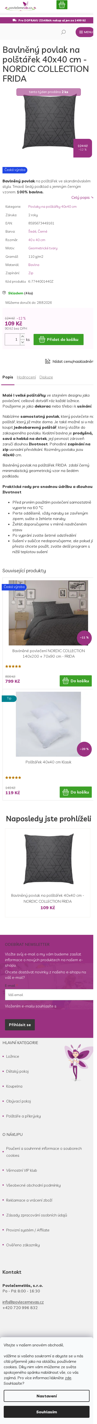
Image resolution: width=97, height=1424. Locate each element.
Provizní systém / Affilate (27, 1229)
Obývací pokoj (18, 1101)
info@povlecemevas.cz (23, 1301)
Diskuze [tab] (46, 376)
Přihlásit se (20, 1024)
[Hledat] (63, 32)
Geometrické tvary (42, 248)
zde (68, 1377)
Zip (30, 273)
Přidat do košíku (62, 339)
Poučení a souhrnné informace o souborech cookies (44, 1152)
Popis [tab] (7, 376)
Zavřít (30, 361)
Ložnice (12, 1056)
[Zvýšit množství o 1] (22, 336)
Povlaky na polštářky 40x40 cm (52, 206)
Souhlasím (46, 1411)
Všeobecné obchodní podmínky (33, 1185)
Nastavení (47, 1395)
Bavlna (33, 265)
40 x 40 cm (36, 240)
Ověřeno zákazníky (23, 1244)
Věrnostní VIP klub (21, 1170)
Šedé (32, 231)
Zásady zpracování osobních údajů (36, 1215)
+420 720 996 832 (20, 1307)
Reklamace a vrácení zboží (29, 1200)
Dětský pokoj (17, 1071)
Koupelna (14, 1086)
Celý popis (80, 197)
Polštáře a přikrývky (23, 1115)
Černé (42, 231)
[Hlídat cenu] (70, 361)
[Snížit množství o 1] (22, 342)
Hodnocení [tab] (26, 376)
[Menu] (85, 32)
